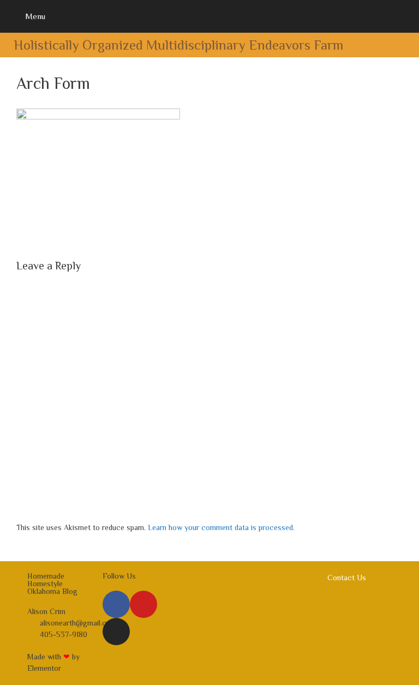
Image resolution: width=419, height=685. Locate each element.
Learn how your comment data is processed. (221, 527)
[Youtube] (143, 604)
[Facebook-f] (116, 604)
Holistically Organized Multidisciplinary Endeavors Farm (178, 45)
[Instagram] (116, 631)
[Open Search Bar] (403, 16)
